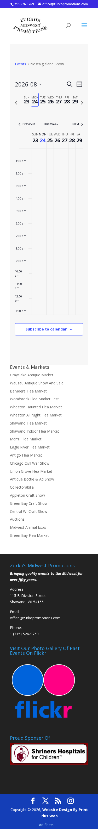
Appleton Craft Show (27, 495)
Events (20, 63)
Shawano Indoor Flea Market (34, 431)
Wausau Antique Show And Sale (37, 383)
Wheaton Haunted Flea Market (36, 406)
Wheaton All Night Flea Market (36, 415)
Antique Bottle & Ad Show (32, 479)
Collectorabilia (22, 487)
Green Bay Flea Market (29, 535)
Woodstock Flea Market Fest (34, 398)
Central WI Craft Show (28, 511)
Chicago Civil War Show (29, 463)
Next (75, 124)
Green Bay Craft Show (29, 503)
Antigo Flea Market (26, 455)
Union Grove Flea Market (31, 471)
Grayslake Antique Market (31, 374)
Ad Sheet (46, 824)
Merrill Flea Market (26, 439)
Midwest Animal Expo (28, 527)
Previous (28, 124)
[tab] (27, 100)
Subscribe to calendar (46, 329)
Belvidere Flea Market (28, 391)
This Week (50, 124)
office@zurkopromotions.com (35, 617)
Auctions (17, 519)
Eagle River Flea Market (30, 447)
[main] (49, 204)
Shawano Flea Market (28, 423)
